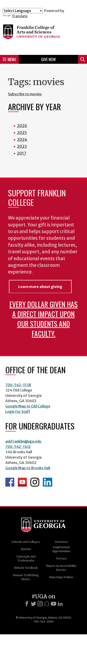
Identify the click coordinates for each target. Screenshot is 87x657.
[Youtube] (53, 603)
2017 (21, 153)
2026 (22, 125)
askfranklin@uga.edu (23, 441)
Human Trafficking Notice (26, 577)
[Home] (43, 35)
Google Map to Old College (27, 406)
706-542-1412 (18, 446)
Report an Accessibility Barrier (61, 567)
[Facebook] (26, 603)
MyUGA (26, 549)
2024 (22, 139)
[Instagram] (40, 603)
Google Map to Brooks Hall (27, 468)
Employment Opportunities (61, 549)
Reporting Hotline (61, 577)
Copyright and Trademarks (25, 558)
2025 (22, 132)
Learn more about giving (40, 286)
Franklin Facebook (9, 482)
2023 (22, 146)
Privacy (61, 558)
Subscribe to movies (25, 94)
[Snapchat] (47, 603)
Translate (20, 16)
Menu (12, 59)
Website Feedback (26, 567)
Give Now (48, 59)
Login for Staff (17, 411)
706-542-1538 (18, 385)
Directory (61, 541)
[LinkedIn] (60, 603)
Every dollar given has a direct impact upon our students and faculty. (43, 319)
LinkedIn (48, 482)
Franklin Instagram (34, 482)
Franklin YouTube (22, 482)
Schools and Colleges (26, 541)
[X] (33, 603)
